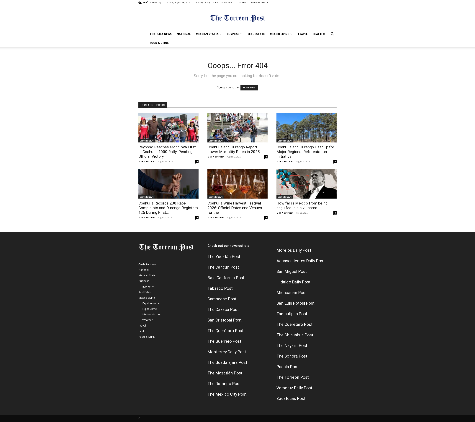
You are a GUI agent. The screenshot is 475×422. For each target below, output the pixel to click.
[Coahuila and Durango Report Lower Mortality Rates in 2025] (237, 127)
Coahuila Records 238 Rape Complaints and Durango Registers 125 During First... (168, 208)
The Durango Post (224, 383)
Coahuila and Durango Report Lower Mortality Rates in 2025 (233, 149)
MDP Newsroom (146, 161)
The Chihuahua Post (294, 335)
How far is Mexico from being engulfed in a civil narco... (301, 205)
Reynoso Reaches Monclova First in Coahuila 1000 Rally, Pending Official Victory (167, 152)
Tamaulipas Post (291, 313)
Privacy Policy (203, 2)
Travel (303, 34)
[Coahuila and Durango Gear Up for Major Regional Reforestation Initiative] (306, 127)
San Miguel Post (291, 271)
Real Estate (256, 34)
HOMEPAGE (249, 87)
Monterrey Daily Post (226, 352)
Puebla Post (287, 366)
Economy (148, 286)
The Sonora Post (291, 356)
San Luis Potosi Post (295, 303)
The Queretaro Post (294, 324)
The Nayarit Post (291, 345)
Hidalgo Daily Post (293, 282)
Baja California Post (225, 277)
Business (233, 34)
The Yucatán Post (223, 256)
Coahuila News (161, 34)
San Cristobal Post (224, 320)
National (184, 34)
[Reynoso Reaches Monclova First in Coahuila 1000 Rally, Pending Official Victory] (168, 127)
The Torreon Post (292, 377)
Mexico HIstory (151, 314)
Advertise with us (259, 2)
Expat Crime (149, 309)
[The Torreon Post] (237, 18)
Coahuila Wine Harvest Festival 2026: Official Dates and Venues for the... (234, 208)
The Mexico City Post (227, 394)
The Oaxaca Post (223, 309)
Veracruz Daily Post (294, 388)
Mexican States (207, 34)
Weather (147, 320)
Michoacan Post (291, 292)
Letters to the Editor (223, 2)
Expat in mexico (151, 303)
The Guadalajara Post (227, 362)
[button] (332, 34)
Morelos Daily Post (293, 250)
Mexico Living (279, 34)
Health (318, 34)
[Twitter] (324, 34)
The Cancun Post (223, 267)
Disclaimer (242, 2)
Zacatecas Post (290, 398)
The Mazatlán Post (224, 373)
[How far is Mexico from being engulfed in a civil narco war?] (306, 184)
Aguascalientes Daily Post (300, 261)
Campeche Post (221, 299)
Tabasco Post (220, 288)
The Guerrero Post (224, 341)
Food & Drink (159, 43)
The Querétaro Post (225, 330)
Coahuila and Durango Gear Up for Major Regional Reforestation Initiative (305, 152)
